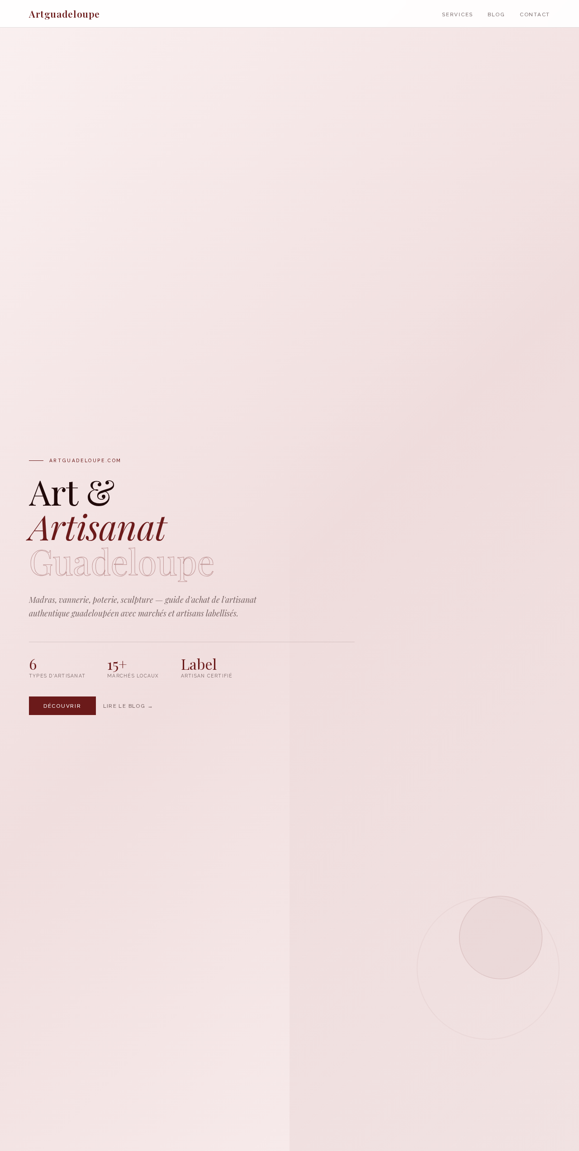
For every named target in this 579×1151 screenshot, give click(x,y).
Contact (535, 14)
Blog (496, 14)
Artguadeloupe (64, 13)
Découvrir (62, 705)
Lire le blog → (128, 705)
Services (457, 14)
